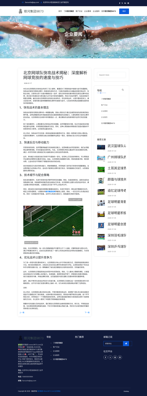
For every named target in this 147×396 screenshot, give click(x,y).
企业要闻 (87, 11)
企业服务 (96, 11)
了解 (69, 11)
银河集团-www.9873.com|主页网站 (48, 391)
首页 (60, 11)
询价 (124, 11)
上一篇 (22, 312)
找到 (108, 11)
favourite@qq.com (31, 2)
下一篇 (87, 312)
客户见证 (79, 11)
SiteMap (126, 391)
